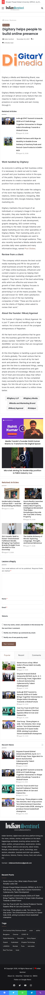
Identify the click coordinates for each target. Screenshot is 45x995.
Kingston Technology (28, 942)
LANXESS (6, 946)
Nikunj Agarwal (16, 408)
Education (20, 938)
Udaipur (32, 408)
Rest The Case (7, 950)
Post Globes (30, 248)
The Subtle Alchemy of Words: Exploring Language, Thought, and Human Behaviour (32, 539)
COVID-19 (24, 934)
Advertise (19, 976)
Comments (36, 655)
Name (4, 599)
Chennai (15, 934)
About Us (11, 976)
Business (13, 20)
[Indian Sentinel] (15, 8)
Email (4, 607)
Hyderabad (14, 942)
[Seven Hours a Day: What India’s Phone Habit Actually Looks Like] (8, 665)
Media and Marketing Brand (22, 403)
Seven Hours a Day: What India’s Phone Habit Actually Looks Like (29, 665)
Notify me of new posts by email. (16, 637)
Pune (22, 946)
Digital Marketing (8, 938)
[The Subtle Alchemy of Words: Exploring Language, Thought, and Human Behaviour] (33, 528)
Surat (17, 950)
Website (5, 616)
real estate (31, 946)
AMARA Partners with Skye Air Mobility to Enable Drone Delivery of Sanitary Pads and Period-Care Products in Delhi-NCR (29, 144)
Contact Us (28, 976)
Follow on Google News (22, 979)
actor (31, 930)
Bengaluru (6, 934)
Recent (21, 655)
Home (6, 20)
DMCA (35, 976)
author (38, 930)
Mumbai (15, 946)
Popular (7, 655)
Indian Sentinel (9, 39)
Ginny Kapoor (31, 938)
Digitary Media (31, 398)
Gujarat (5, 942)
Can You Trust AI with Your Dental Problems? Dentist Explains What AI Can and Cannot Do (28, 711)
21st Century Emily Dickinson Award (14, 930)
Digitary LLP (13, 398)
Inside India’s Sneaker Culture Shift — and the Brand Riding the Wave (11, 503)
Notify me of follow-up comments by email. (20, 633)
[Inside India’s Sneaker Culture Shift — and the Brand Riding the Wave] (12, 493)
